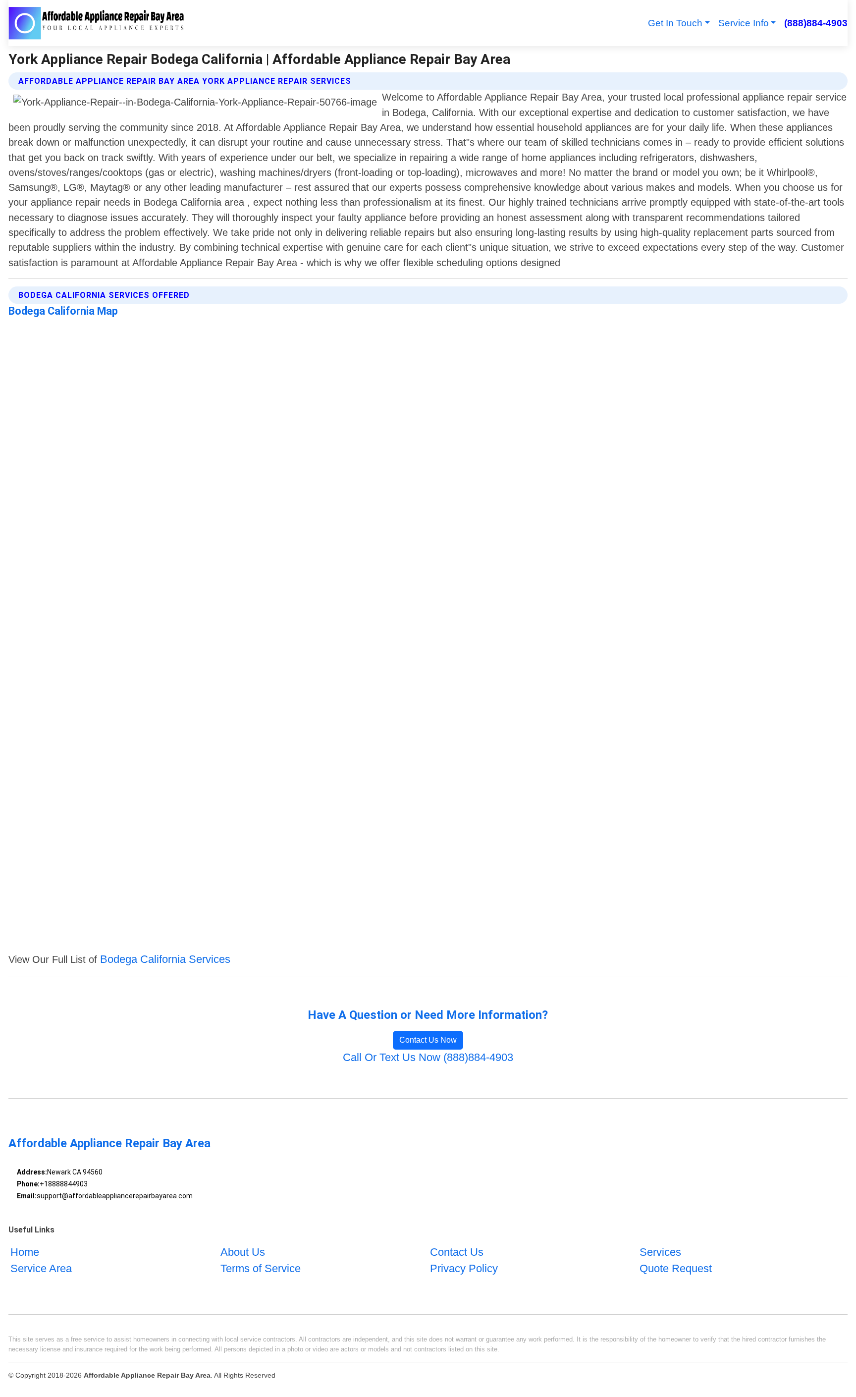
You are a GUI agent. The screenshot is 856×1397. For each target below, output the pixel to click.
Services (660, 1252)
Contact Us (456, 1252)
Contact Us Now (428, 1040)
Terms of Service (260, 1268)
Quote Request (676, 1268)
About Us (242, 1252)
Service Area (41, 1268)
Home (24, 1252)
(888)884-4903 (815, 23)
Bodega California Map (63, 311)
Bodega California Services (165, 959)
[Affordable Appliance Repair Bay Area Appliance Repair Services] (96, 23)
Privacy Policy (464, 1268)
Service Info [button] (743, 23)
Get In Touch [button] (675, 23)
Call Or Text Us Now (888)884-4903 (428, 1057)
